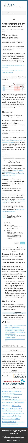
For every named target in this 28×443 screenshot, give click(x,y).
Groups (9, 406)
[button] (14, 19)
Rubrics (13, 419)
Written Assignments (12, 424)
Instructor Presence (9, 408)
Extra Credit (5, 402)
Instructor (20, 346)
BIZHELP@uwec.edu (14, 433)
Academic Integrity (7, 391)
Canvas (10, 346)
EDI (20, 399)
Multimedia (11, 413)
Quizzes (4, 419)
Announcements (8, 394)
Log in (19, 440)
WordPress (15, 440)
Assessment (18, 394)
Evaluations (23, 399)
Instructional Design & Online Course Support (14, 5)
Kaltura (20, 409)
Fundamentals (19, 402)
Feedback (11, 402)
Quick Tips (17, 416)
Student (13, 421)
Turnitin (4, 424)
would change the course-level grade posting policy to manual (13, 200)
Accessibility (18, 391)
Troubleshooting (22, 422)
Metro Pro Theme (15, 439)
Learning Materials (14, 411)
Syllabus (17, 422)
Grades (15, 346)
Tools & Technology (14, 345)
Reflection (9, 419)
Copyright (11, 397)
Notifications (18, 413)
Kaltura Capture (6, 411)
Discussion (15, 399)
